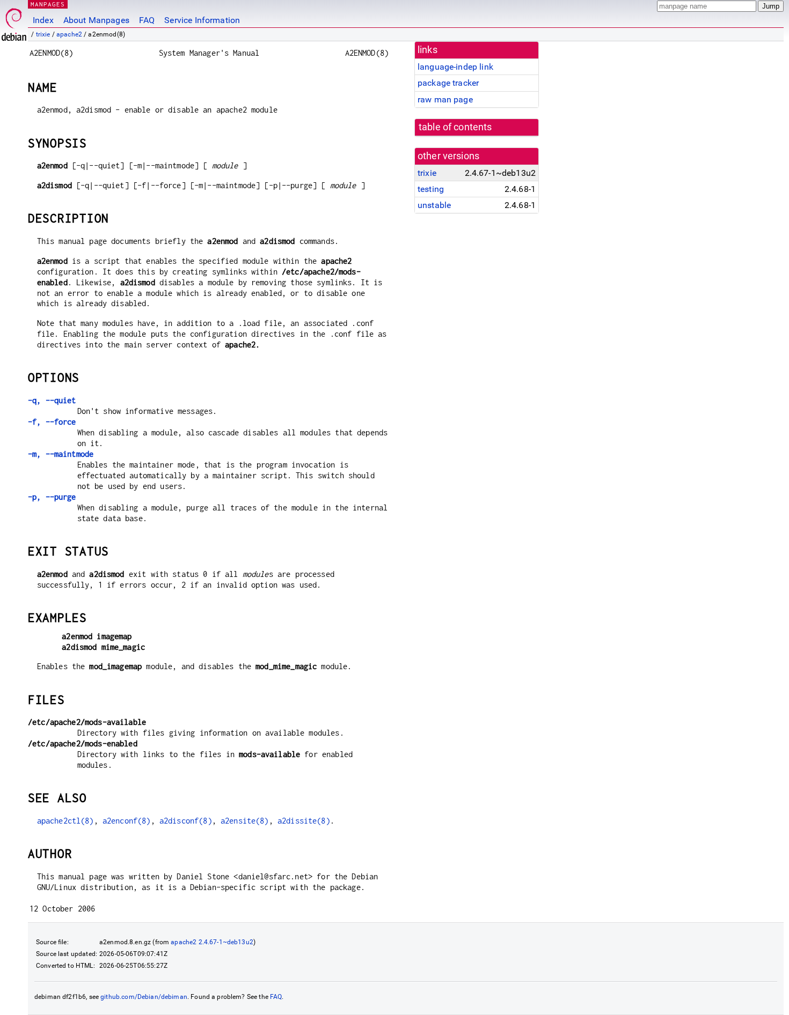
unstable (434, 205)
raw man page (445, 99)
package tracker (448, 83)
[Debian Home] (14, 21)
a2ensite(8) (245, 820)
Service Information (202, 20)
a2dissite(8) (303, 820)
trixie (43, 34)
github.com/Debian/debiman (143, 997)
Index (43, 20)
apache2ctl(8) (65, 820)
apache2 (69, 34)
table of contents (455, 127)
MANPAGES (48, 4)
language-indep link (455, 67)
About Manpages (96, 20)
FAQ (147, 20)
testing (431, 189)
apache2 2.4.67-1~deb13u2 (212, 942)
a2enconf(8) (127, 820)
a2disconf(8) (185, 820)
